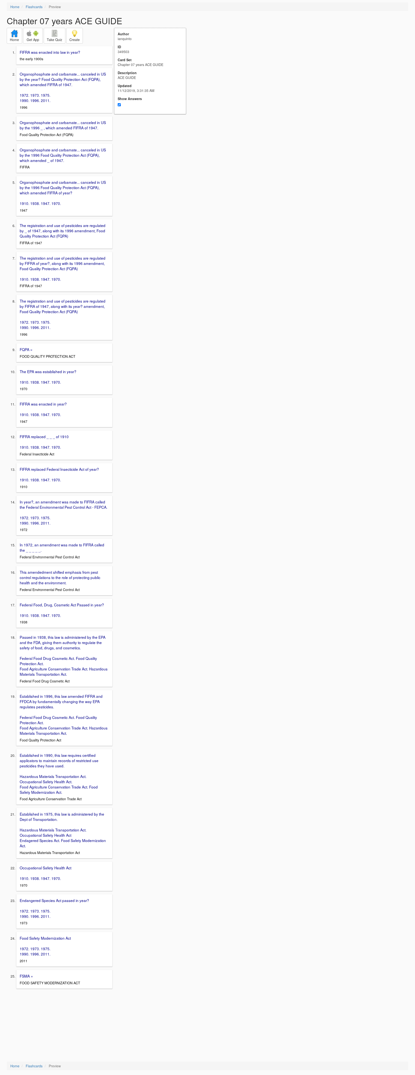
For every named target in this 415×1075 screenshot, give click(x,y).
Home (14, 6)
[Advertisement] (152, 161)
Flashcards (34, 6)
